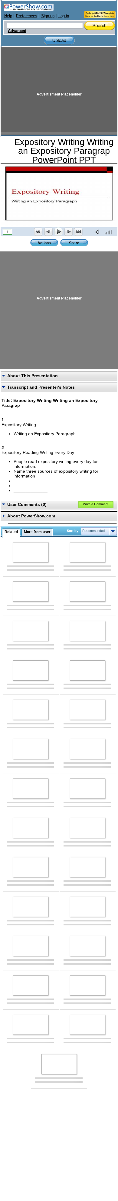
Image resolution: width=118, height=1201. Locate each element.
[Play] (58, 231)
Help (8, 16)
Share (74, 243)
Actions (44, 243)
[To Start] (38, 231)
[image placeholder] (30, 552)
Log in (63, 16)
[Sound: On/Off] (98, 231)
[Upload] (59, 40)
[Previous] (48, 231)
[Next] (68, 231)
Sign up (47, 16)
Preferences (26, 16)
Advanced (17, 30)
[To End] (78, 231)
